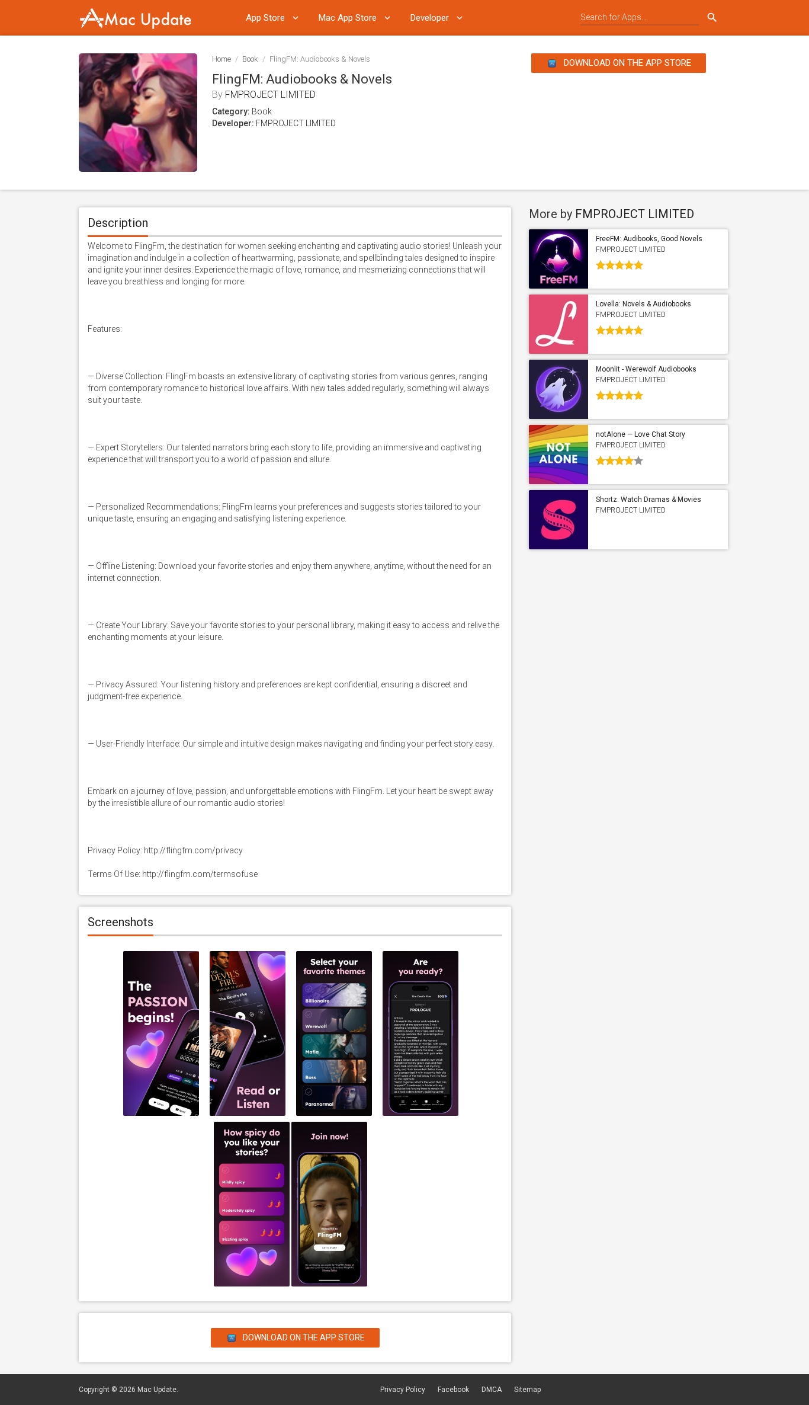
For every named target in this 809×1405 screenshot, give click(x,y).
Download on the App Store (626, 62)
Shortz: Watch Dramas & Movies (648, 499)
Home (221, 59)
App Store (265, 17)
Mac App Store (348, 17)
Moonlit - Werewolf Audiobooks (646, 369)
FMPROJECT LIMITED (270, 94)
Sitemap (527, 1389)
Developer (429, 17)
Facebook (453, 1389)
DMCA (491, 1389)
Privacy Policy (402, 1389)
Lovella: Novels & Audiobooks (643, 304)
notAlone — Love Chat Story (640, 434)
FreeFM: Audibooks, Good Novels (649, 239)
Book (250, 59)
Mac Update (156, 1389)
